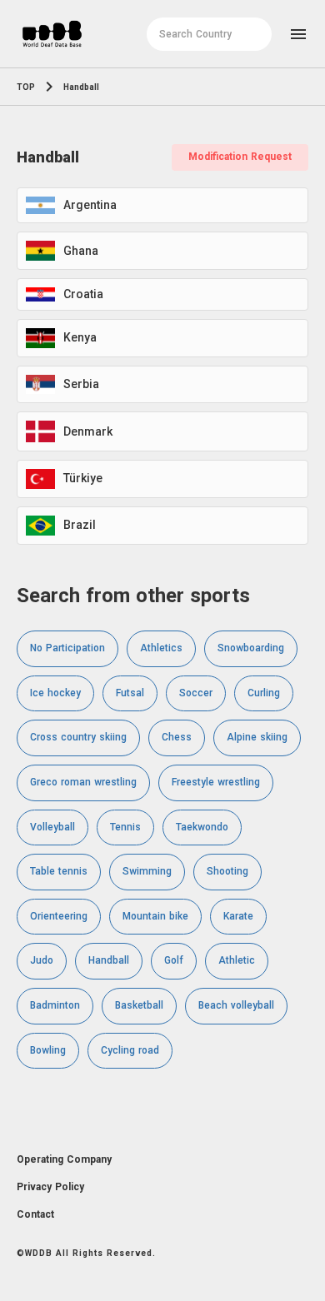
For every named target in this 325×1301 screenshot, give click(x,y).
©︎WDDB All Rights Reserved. (86, 1253)
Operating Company (64, 1159)
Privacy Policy (50, 1187)
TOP (26, 87)
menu (298, 34)
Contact (35, 1214)
